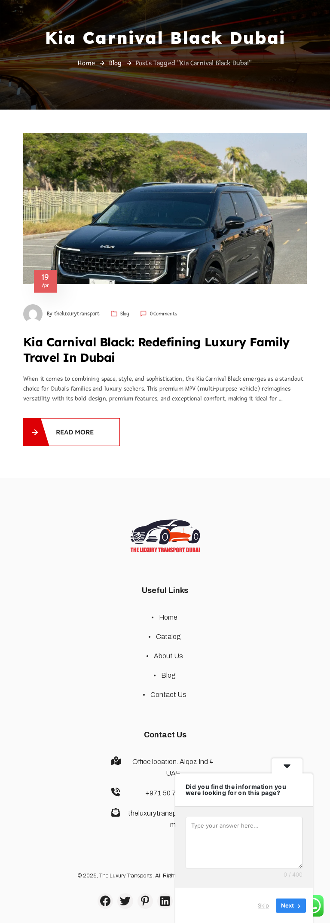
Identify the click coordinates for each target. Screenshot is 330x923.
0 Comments (163, 313)
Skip (263, 905)
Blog (115, 63)
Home (86, 63)
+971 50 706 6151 (173, 793)
